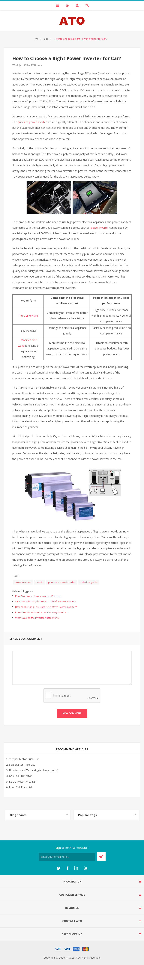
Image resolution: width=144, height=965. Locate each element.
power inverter (100, 227)
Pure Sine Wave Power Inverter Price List (38, 596)
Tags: (15, 575)
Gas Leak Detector (20, 776)
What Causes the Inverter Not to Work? (37, 617)
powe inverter (23, 582)
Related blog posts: (23, 591)
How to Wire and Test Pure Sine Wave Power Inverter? (46, 607)
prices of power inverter (32, 122)
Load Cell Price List (20, 787)
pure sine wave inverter (61, 582)
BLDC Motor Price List (22, 781)
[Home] (36, 39)
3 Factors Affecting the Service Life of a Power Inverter (45, 601)
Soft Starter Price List (22, 764)
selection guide (89, 582)
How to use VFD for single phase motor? (33, 770)
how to (39, 582)
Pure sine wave (29, 315)
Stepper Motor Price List (24, 759)
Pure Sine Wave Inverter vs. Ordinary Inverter (41, 612)
